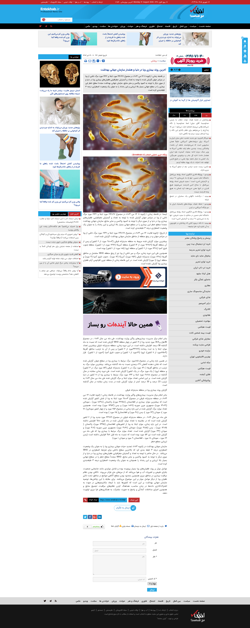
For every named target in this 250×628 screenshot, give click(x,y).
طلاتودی (206, 315)
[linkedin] (99, 517)
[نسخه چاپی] (85, 61)
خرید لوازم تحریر (203, 262)
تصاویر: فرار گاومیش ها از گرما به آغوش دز (190, 100)
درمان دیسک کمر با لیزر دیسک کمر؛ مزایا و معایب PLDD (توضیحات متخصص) (59, 220)
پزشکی (154, 61)
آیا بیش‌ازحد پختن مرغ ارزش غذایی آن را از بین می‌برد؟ (59, 264)
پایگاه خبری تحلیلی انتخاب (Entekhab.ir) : (149, 154)
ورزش (122, 26)
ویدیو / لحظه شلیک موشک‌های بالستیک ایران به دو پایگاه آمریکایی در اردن (189, 205)
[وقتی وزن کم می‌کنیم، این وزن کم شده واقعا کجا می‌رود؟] (60, 184)
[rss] (51, 26)
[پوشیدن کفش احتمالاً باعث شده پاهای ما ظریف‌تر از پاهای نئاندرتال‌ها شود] (60, 147)
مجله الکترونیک (55, 2)
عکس (88, 26)
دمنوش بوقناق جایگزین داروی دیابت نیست (62, 242)
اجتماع (159, 26)
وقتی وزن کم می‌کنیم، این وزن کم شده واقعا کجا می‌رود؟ (58, 37)
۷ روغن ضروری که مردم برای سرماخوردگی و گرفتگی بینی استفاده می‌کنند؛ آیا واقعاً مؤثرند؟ (59, 236)
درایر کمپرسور (204, 303)
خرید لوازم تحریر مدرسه (199, 250)
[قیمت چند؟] (245, 46)
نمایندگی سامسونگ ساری (198, 291)
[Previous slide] (179, 70)
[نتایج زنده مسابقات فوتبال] (245, 60)
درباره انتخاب (173, 610)
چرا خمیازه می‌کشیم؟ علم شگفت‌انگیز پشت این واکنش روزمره (59, 228)
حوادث (130, 26)
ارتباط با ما (162, 610)
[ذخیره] (94, 61)
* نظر (155, 556)
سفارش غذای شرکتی (201, 339)
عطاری (207, 285)
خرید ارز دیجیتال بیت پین (198, 244)
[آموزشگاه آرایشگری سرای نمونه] (125, 324)
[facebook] (90, 517)
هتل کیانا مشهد (203, 273)
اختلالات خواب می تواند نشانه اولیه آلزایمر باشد (61, 258)
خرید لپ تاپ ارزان (202, 267)
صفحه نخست (205, 26)
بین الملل (183, 26)
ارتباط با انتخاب (97, 2)
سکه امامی (205, 362)
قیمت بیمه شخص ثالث (199, 333)
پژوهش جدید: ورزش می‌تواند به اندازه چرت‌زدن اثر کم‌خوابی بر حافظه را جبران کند (169, 39)
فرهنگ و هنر (141, 26)
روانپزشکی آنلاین (202, 380)
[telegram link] (50, 601)
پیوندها (86, 2)
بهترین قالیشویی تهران (200, 356)
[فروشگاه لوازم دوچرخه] (125, 301)
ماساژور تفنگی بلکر (202, 279)
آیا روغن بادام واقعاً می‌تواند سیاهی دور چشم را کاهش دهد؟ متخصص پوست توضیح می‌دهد (59, 272)
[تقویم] (245, 56)
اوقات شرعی (68, 2)
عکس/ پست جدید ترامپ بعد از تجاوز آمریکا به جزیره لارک (189, 168)
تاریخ (175, 26)
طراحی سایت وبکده (201, 345)
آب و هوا (78, 2)
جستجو (100, 610)
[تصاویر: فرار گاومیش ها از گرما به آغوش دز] (190, 85)
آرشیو (93, 610)
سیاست (193, 26)
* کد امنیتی (152, 578)
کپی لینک (134, 500)
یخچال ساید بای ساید (200, 256)
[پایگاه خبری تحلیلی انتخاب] (199, 13)
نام (156, 543)
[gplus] (95, 517)
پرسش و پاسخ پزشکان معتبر (197, 238)
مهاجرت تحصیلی (202, 321)
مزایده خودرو (204, 350)
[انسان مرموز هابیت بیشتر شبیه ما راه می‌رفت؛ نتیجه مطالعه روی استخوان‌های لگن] (60, 74)
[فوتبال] (245, 51)
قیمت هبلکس (204, 327)
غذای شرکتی (205, 297)
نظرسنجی (44, 2)
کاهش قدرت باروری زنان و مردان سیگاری (63, 254)
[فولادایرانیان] (125, 277)
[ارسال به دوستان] (89, 61)
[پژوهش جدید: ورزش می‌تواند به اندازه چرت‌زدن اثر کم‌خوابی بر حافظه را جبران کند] (60, 111)
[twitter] (40, 26)
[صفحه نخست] (245, 41)
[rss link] (56, 601)
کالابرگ (207, 309)
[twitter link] (45, 601)
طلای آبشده (205, 374)
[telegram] (46, 26)
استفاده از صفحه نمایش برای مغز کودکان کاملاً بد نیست (59, 248)
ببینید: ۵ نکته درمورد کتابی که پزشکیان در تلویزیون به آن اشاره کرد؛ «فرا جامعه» (189, 225)
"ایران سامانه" (162, 618)
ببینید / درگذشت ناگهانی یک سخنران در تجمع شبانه (189, 198)
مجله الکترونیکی (121, 610)
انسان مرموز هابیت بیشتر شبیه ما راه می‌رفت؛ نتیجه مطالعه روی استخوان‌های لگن (60, 92)
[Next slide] (172, 70)
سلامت (103, 26)
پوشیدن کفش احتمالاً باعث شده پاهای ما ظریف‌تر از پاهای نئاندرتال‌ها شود (113, 37)
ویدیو (95, 26)
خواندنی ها (113, 26)
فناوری (152, 26)
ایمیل (155, 549)
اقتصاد (167, 26)
